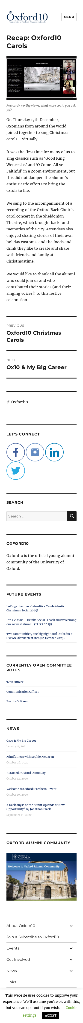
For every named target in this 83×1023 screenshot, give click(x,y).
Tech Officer (15, 682)
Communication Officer (22, 691)
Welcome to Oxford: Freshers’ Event (31, 789)
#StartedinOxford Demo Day (26, 772)
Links (11, 982)
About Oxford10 (20, 926)
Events (12, 948)
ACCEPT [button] (50, 1015)
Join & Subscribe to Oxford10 (32, 937)
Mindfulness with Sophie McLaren (30, 756)
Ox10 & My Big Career (21, 740)
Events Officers (17, 701)
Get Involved (18, 959)
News (11, 971)
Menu (69, 17)
